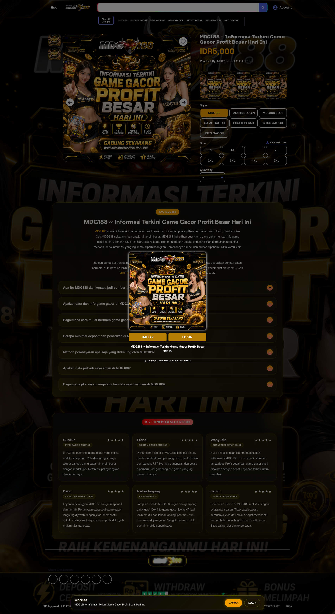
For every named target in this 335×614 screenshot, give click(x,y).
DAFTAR (233, 602)
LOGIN (252, 602)
